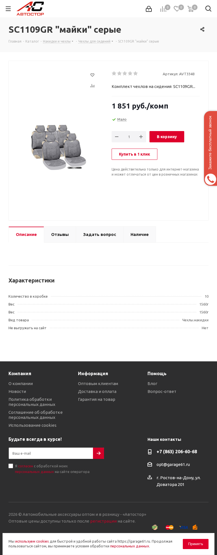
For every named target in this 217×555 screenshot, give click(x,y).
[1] (114, 73)
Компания (19, 373)
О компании (20, 383)
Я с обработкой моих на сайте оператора (52, 469)
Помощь (156, 373)
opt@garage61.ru (173, 464)
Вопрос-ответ (161, 391)
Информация (93, 373)
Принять (195, 544)
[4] (130, 73)
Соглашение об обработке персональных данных (35, 415)
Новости (17, 391)
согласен (25, 466)
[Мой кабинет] (149, 8)
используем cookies (32, 541)
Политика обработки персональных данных (31, 402)
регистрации (103, 521)
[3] (125, 73)
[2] (119, 73)
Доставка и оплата (97, 391)
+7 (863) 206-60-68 (177, 451)
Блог (152, 383)
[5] (135, 73)
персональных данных (34, 472)
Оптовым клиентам (98, 383)
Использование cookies (32, 425)
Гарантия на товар (96, 399)
